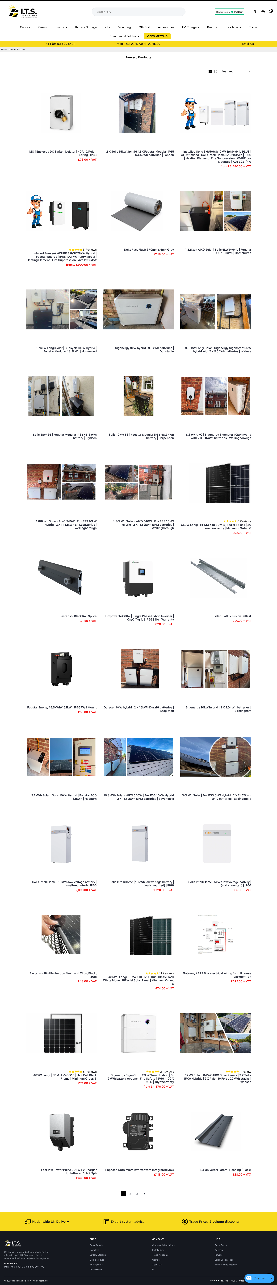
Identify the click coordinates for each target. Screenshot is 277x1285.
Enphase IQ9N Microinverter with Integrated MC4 (139, 1170)
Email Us (248, 43)
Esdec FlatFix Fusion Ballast (232, 616)
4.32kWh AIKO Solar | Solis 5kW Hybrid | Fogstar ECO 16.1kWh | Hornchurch (218, 251)
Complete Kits (97, 1260)
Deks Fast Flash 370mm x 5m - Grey (149, 249)
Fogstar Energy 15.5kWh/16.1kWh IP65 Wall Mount (62, 707)
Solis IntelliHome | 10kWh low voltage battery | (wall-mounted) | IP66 (141, 883)
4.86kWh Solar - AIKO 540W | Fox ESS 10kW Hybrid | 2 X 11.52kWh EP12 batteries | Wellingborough (66, 525)
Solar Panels (96, 1245)
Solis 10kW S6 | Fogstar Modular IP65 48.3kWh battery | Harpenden (141, 436)
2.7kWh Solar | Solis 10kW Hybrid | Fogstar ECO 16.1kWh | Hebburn (64, 797)
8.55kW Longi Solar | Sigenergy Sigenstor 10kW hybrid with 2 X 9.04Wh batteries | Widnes (218, 349)
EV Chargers (190, 27)
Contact (156, 1260)
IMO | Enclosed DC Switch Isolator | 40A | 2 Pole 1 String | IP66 (63, 153)
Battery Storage (86, 27)
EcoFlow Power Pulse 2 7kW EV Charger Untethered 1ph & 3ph (69, 1171)
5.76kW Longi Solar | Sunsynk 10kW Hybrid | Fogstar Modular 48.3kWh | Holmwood (66, 349)
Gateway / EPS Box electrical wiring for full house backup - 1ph (217, 975)
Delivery (219, 1250)
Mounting (124, 27)
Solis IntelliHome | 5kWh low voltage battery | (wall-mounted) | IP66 (219, 883)
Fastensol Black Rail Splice (78, 616)
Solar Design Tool (224, 1260)
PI (153, 1269)
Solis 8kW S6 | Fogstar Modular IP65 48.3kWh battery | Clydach (65, 436)
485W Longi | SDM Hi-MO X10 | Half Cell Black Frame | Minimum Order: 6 (65, 1077)
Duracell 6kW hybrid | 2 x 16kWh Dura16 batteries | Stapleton (139, 709)
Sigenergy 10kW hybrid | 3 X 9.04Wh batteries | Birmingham (218, 709)
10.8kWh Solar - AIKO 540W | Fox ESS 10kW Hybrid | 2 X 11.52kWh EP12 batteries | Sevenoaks (139, 797)
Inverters (61, 27)
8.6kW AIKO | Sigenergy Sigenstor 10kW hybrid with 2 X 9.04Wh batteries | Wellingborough (218, 436)
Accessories (166, 27)
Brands (212, 27)
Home (4, 49)
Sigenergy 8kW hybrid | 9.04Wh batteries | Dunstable (144, 349)
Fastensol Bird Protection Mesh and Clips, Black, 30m (63, 975)
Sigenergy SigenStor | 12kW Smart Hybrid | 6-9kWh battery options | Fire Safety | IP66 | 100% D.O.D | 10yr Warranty (141, 1079)
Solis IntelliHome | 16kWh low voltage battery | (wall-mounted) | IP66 (64, 883)
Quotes (25, 27)
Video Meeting (157, 36)
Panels (42, 27)
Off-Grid (144, 27)
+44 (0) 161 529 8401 (60, 43)
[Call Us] (255, 12)
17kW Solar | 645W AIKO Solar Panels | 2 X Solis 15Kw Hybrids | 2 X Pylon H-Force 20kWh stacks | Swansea (217, 1079)
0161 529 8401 (11, 1263)
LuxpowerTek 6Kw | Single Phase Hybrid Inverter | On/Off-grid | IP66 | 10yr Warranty (139, 617)
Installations (233, 27)
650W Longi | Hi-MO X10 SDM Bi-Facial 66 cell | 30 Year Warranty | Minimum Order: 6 (216, 526)
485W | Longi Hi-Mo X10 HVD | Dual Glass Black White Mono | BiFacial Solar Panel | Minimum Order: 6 (138, 980)
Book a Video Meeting (226, 1264)
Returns (218, 1255)
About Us (157, 1264)
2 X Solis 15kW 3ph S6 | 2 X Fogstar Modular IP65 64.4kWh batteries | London (140, 153)
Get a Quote (221, 1245)
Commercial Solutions (124, 36)
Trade (253, 27)
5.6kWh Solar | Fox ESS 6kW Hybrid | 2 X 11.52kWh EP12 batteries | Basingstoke (216, 797)
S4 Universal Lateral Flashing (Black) (225, 1170)
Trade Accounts (160, 1255)
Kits (107, 27)
